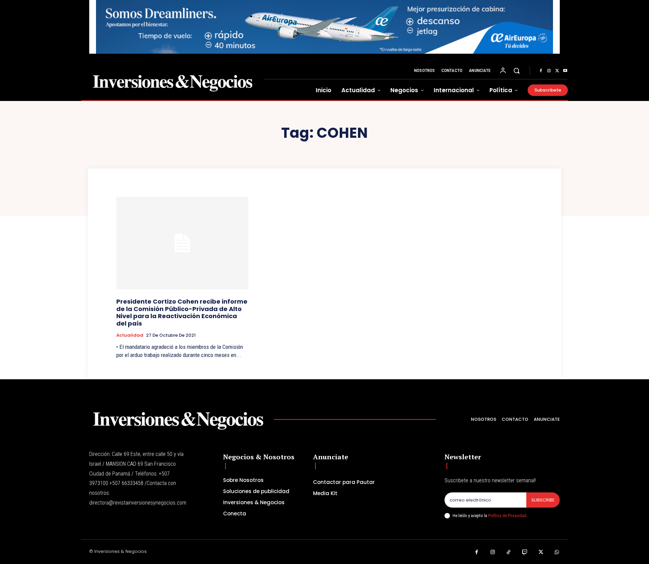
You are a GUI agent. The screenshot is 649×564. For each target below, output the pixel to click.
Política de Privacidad (507, 515)
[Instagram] (549, 71)
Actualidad (129, 335)
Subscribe (543, 500)
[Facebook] (541, 71)
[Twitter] (557, 71)
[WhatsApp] (557, 552)
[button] (516, 70)
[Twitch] (525, 552)
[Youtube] (565, 71)
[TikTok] (508, 552)
